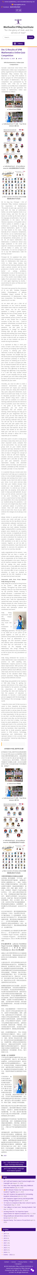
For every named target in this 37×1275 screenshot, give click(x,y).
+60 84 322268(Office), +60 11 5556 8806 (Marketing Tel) (19, 1)
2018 (5, 1236)
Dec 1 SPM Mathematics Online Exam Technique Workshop (13, 1164)
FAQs (31, 1261)
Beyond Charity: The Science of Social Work (17, 1220)
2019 (5, 1238)
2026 (5, 1252)
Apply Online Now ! (15, 7)
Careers (13, 1261)
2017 (5, 1233)
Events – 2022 (8, 1254)
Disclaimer (18, 1263)
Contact (6, 1261)
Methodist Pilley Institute (18, 27)
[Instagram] (20, 10)
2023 (5, 1247)
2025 (5, 1250)
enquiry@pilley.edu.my (19, 4)
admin (20, 58)
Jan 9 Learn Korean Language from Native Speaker (14, 1170)
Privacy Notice (22, 1261)
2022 (5, 1245)
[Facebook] (17, 10)
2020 (5, 1155)
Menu (20, 44)
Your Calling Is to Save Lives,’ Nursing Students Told (20, 1207)
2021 (5, 1243)
